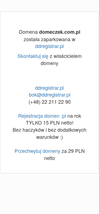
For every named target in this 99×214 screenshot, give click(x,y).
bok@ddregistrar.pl (49, 94)
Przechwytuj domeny (37, 150)
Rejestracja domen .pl (42, 115)
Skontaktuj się (33, 55)
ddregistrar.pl (49, 45)
